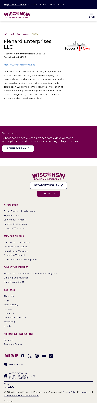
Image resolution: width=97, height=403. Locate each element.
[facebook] (22, 356)
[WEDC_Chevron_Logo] (17, 12)
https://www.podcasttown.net (19, 65)
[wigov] (9, 384)
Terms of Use (85, 392)
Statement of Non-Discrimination (21, 395)
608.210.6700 (16, 364)
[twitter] (30, 356)
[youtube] (44, 356)
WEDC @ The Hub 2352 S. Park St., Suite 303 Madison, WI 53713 (22, 375)
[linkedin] (51, 356)
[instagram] (37, 356)
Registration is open (15, 4)
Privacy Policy (70, 392)
